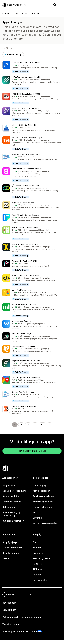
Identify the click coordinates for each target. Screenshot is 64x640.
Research (7, 558)
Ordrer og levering (11, 501)
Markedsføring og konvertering (11, 514)
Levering (37, 518)
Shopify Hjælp (9, 542)
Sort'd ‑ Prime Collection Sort (25, 227)
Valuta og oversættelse (45, 523)
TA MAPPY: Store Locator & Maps (27, 137)
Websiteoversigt (11, 624)
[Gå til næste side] (49, 424)
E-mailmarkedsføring (43, 507)
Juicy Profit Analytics (21, 290)
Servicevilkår (9, 610)
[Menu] (60, 4)
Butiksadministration (13, 521)
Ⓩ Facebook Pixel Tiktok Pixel (25, 186)
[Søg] (54, 4)
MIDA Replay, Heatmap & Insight (26, 77)
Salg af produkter (11, 496)
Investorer (38, 553)
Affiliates (37, 569)
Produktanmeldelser (43, 496)
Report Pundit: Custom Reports (26, 215)
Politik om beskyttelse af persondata (21, 617)
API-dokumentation (12, 547)
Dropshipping (40, 485)
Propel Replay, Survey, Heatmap (26, 94)
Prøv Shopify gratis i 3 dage (32, 451)
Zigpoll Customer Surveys (23, 202)
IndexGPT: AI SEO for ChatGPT (25, 108)
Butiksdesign (9, 507)
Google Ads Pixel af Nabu (23, 392)
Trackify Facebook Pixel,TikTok (26, 244)
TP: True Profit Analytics (22, 334)
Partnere (37, 564)
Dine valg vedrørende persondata (19, 631)
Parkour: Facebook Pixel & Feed (26, 62)
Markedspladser (41, 491)
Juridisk (37, 574)
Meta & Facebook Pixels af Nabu (26, 154)
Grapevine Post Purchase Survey (26, 169)
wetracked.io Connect (21, 321)
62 (42, 424)
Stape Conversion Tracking (24, 406)
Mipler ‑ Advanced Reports (24, 304)
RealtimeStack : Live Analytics (25, 346)
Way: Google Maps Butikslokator (26, 377)
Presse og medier (42, 558)
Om (34, 542)
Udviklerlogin (9, 602)
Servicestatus (40, 580)
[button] (32, 67)
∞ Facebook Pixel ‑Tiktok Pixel (25, 275)
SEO (35, 512)
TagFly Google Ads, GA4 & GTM (26, 360)
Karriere (37, 547)
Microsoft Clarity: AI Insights (24, 125)
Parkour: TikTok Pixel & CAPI (24, 261)
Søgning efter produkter (14, 491)
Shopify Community (12, 553)
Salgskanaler (8, 485)
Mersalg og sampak (43, 501)
